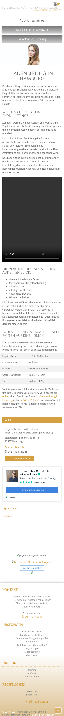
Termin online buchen (21, 458)
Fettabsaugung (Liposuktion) (32, 644)
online (5, 396)
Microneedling (32, 651)
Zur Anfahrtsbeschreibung (32, 39)
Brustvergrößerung (32, 631)
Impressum (32, 694)
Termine (32, 669)
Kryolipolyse (32, 648)
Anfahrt (8, 516)
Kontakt (8, 420)
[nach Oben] (58, 710)
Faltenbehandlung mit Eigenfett (32, 638)
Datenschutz (32, 691)
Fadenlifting (32, 641)
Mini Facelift (32, 654)
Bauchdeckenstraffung (32, 634)
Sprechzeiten (11, 508)
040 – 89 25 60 (34, 20)
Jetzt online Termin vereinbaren (32, 29)
